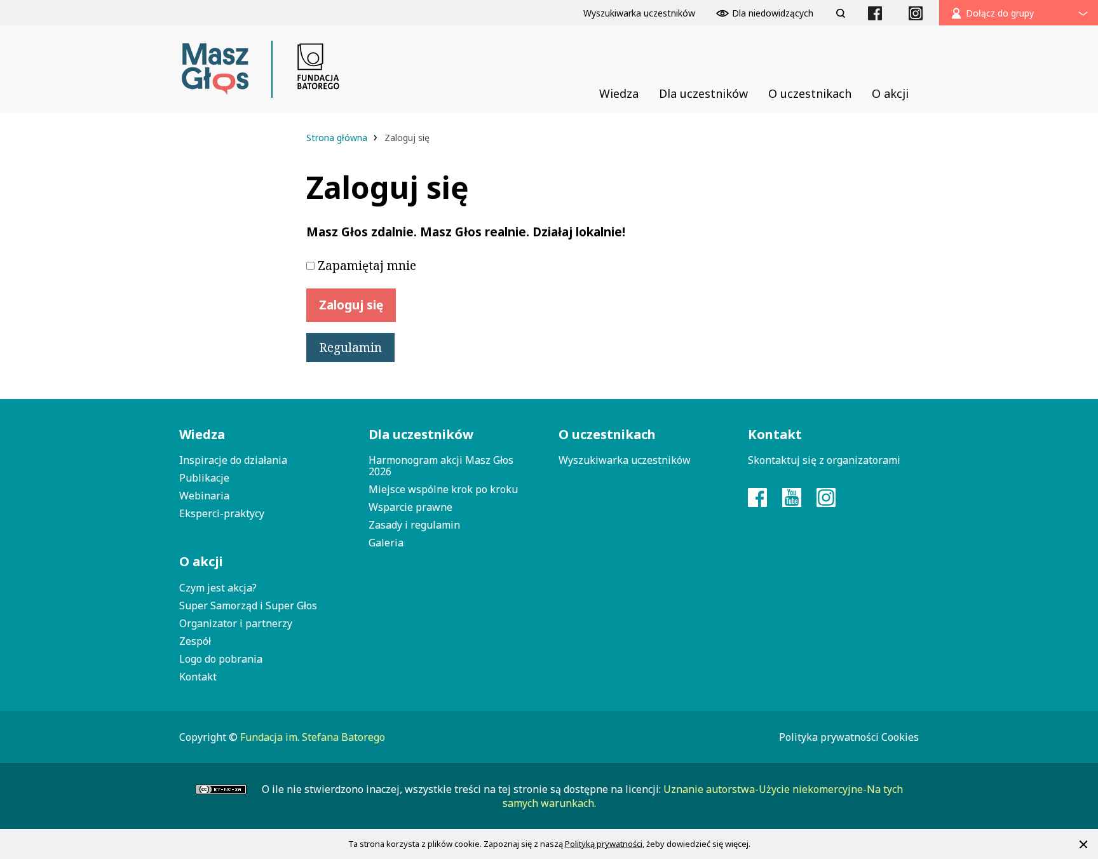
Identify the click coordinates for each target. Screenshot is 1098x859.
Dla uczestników (421, 434)
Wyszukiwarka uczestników (625, 460)
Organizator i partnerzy (235, 623)
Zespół (195, 641)
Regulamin (350, 347)
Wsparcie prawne (410, 507)
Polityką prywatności (603, 843)
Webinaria (204, 496)
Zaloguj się (351, 305)
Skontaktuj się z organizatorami (824, 460)
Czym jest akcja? (218, 588)
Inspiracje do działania (233, 460)
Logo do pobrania (220, 659)
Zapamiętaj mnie (367, 265)
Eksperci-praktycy (221, 513)
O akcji (201, 561)
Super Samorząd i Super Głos (248, 605)
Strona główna (338, 138)
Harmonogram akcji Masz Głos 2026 (441, 465)
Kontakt (198, 677)
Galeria (386, 543)
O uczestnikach (607, 434)
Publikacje (204, 478)
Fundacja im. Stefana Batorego (312, 737)
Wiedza (202, 434)
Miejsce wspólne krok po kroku (443, 489)
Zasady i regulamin (414, 525)
